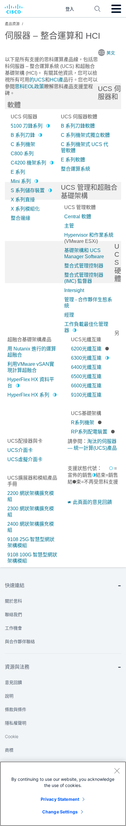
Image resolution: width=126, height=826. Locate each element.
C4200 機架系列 (28, 162)
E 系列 (18, 172)
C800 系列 (22, 153)
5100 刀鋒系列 (27, 125)
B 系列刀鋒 (23, 135)
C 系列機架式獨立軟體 (85, 135)
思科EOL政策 (29, 86)
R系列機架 (82, 422)
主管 (69, 225)
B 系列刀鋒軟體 (78, 125)
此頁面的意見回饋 (92, 502)
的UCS (37, 79)
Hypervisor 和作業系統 (88, 235)
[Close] (117, 771)
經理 (69, 315)
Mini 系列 (21, 181)
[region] (63, 793)
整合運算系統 (75, 169)
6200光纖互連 (86, 348)
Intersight (74, 290)
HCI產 (56, 79)
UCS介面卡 (20, 450)
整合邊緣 (20, 218)
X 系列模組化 (25, 208)
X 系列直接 (23, 199)
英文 (110, 52)
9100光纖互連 (86, 394)
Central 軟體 (77, 216)
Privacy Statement (60, 799)
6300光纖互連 (86, 358)
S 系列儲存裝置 (28, 190)
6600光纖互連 (86, 385)
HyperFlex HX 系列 (28, 394)
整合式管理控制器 (83, 265)
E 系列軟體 (73, 159)
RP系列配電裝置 (89, 431)
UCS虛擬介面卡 (25, 459)
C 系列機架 (23, 144)
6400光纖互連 (86, 367)
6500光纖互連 (86, 376)
